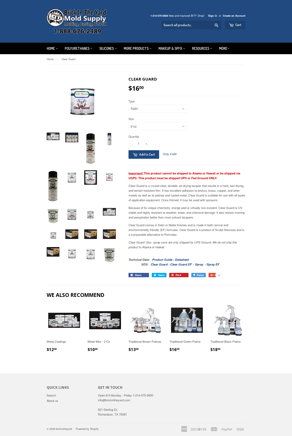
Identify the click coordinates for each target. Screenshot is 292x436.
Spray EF (213, 264)
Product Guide (162, 259)
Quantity (134, 137)
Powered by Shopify (87, 429)
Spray (199, 264)
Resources (201, 48)
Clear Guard (159, 264)
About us (52, 400)
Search (51, 395)
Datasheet (182, 259)
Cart (238, 25)
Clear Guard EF (181, 264)
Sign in (212, 15)
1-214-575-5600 (159, 15)
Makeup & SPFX (171, 48)
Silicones (107, 48)
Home (51, 48)
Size (131, 119)
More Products (136, 48)
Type (132, 101)
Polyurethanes (77, 48)
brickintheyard (64, 429)
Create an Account (234, 15)
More (223, 48)
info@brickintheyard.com (114, 400)
